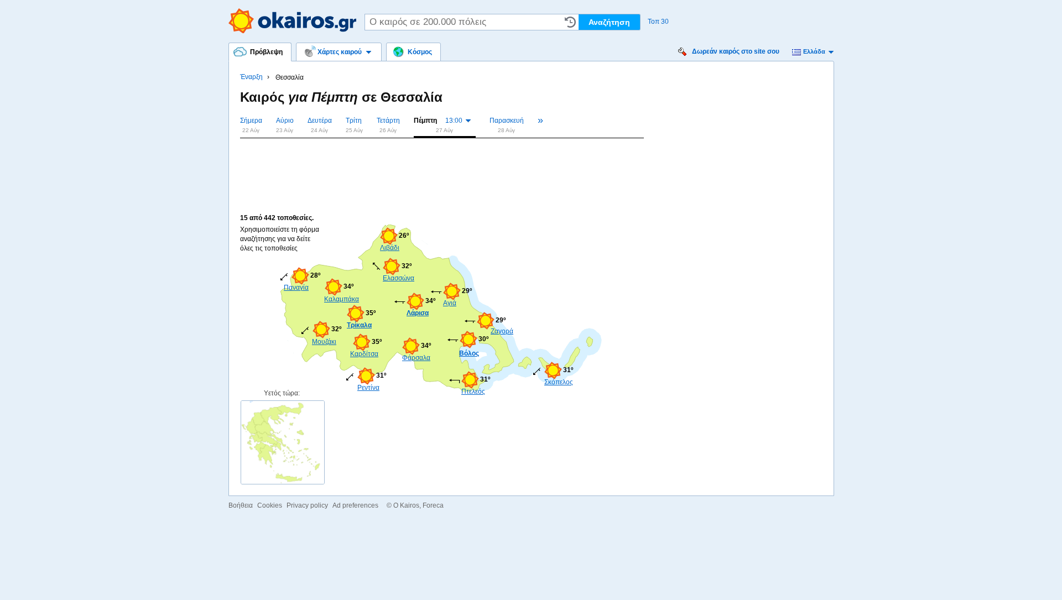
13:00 (453, 120)
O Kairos (406, 505)
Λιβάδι (389, 248)
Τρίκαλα (359, 325)
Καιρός (292, 20)
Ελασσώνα (398, 278)
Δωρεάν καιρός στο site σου (735, 51)
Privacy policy (307, 505)
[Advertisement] (441, 161)
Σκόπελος (558, 382)
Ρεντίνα (368, 388)
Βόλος (469, 353)
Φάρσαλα (416, 358)
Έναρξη (251, 77)
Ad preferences (355, 505)
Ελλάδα (814, 51)
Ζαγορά (502, 331)
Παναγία (296, 287)
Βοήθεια (240, 505)
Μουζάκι (324, 342)
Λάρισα (418, 313)
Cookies (269, 505)
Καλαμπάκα (340, 299)
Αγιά (449, 303)
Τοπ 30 (658, 21)
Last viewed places (570, 22)
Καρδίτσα (364, 354)
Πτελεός (473, 391)
